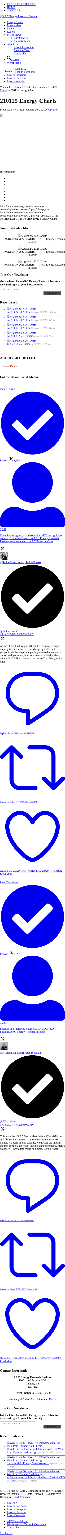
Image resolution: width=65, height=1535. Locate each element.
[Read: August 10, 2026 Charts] (21, 324)
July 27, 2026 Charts (18, 343)
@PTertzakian (8, 1121)
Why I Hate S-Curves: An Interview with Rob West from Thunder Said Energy (35, 1451)
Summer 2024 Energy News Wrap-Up (28, 1463)
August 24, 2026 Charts (20, 239)
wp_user (53, 109)
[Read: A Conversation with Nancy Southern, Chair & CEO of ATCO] (36, 1474)
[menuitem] (36, 4)
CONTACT (13, 10)
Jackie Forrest (33, 562)
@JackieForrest (8, 631)
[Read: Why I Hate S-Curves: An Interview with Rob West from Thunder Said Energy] (36, 1445)
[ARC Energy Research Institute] (18, 16)
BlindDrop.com (21, 1497)
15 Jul (17, 1124)
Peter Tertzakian (33, 1052)
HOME (11, 7)
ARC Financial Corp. (43, 1399)
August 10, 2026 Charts (20, 264)
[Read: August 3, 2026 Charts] (21, 332)
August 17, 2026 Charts (20, 252)
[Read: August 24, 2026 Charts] (21, 308)
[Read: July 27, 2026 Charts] (21, 340)
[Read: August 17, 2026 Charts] (21, 316)
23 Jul (17, 634)
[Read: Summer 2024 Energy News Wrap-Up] (36, 1460)
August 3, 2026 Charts (19, 335)
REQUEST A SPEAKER (21, 4)
